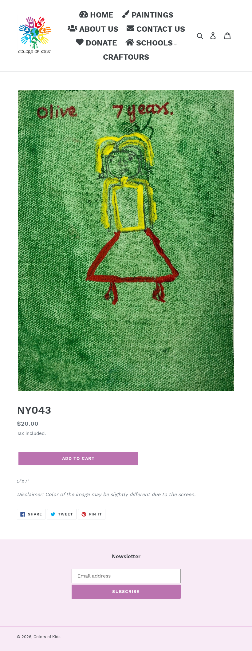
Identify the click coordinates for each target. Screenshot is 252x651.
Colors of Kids (47, 636)
